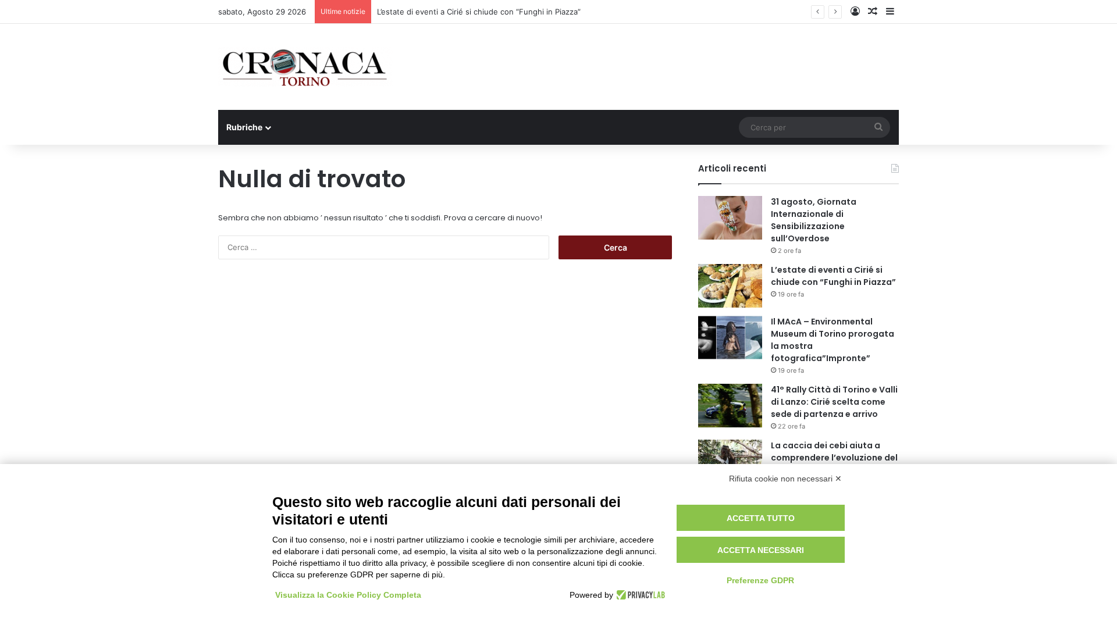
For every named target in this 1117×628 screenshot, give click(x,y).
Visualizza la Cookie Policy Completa (348, 595)
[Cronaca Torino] (305, 67)
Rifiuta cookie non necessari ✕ (785, 478)
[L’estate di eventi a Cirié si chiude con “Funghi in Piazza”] (730, 286)
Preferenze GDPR (760, 580)
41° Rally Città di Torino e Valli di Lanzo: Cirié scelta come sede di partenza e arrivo (834, 402)
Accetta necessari (760, 550)
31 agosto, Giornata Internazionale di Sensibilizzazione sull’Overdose (813, 220)
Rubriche (244, 127)
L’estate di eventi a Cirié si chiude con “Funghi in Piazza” (479, 11)
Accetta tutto (761, 518)
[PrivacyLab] (639, 595)
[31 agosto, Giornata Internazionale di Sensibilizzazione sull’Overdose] (730, 218)
